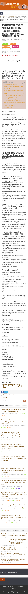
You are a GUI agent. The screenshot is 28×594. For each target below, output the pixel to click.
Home (3, 16)
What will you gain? (10, 105)
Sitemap (14, 588)
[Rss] (14, 590)
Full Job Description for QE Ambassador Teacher (13, 91)
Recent (3, 530)
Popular (9, 530)
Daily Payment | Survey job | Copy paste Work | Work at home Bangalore (14, 548)
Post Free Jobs (20, 586)
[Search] (24, 401)
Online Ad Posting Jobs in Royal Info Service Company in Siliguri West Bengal (13, 559)
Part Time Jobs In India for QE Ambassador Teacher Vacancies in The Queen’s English (13, 86)
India (5, 49)
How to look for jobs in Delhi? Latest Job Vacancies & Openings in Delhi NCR (11, 395)
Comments (16, 530)
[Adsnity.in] (14, 5)
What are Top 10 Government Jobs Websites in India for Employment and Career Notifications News (17, 541)
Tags (22, 530)
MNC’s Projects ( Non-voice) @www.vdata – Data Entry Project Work (13, 385)
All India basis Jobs (11, 16)
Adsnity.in (12, 586)
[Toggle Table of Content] (23, 82)
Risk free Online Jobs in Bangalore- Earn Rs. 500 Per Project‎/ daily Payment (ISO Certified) (14, 554)
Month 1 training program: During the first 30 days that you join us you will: (14, 99)
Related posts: (9, 107)
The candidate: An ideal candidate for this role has (15, 103)
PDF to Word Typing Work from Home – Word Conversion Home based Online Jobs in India (14, 534)
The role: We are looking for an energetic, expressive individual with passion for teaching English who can (15, 95)
